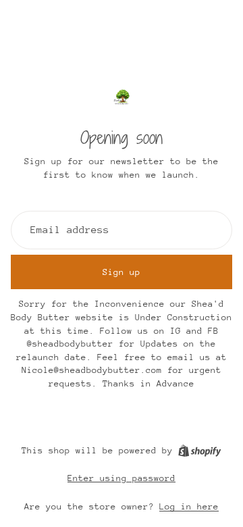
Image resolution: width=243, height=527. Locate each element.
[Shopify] (199, 451)
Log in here (189, 506)
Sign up (121, 272)
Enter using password (122, 478)
